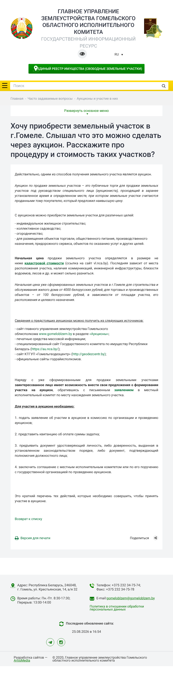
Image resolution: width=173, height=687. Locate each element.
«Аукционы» (99, 334)
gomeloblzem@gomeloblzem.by (131, 598)
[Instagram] (61, 642)
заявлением (124, 390)
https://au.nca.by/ (44, 349)
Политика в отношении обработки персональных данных (117, 607)
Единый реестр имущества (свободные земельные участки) (90, 69)
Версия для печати (35, 538)
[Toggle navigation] (4, 85)
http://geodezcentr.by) (89, 354)
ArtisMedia (22, 660)
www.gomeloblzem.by (55, 334)
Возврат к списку (28, 519)
